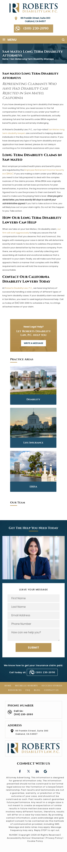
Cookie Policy (35, 841)
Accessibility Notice (18, 838)
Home (8, 686)
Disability (33, 399)
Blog (37, 690)
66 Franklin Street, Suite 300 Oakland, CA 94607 (35, 19)
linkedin (37, 771)
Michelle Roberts (26, 686)
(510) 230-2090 (35, 28)
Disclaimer (38, 838)
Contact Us (51, 690)
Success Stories (52, 686)
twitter (28, 771)
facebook (19, 771)
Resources (15, 690)
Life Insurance (33, 442)
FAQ (28, 690)
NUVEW (13, 834)
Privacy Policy (54, 838)
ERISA (33, 486)
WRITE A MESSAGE (33, 343)
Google (45, 771)
